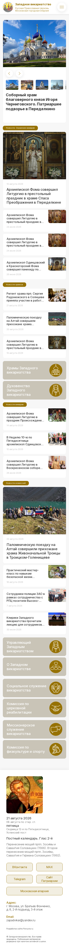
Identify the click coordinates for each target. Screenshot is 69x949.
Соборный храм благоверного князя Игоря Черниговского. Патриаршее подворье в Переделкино (33, 102)
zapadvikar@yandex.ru (20, 920)
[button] (9, 73)
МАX (49, 867)
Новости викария (15, 404)
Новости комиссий (16, 483)
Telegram (19, 879)
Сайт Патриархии (49, 879)
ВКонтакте (19, 867)
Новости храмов (14, 284)
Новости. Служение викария (20, 128)
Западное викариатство (33, 4)
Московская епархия (34, 891)
